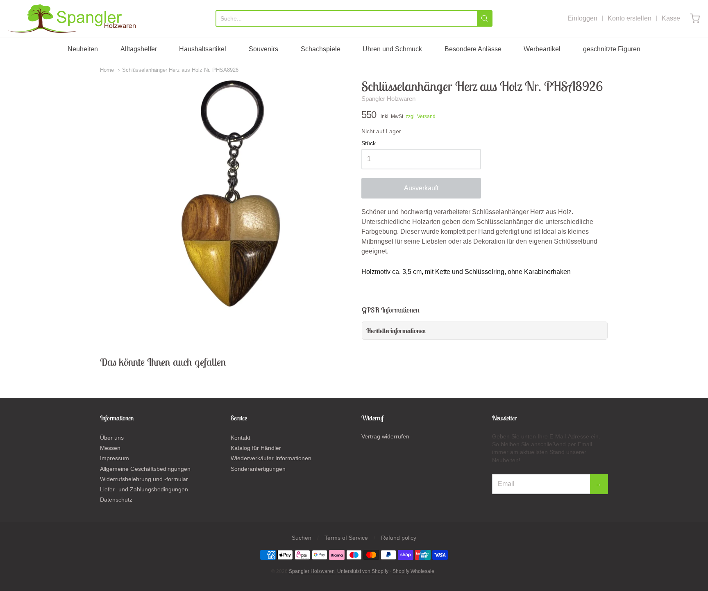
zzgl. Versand (421, 116)
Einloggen (582, 18)
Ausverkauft (421, 188)
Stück (368, 143)
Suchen (301, 537)
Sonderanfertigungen (258, 468)
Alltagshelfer (138, 49)
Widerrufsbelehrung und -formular (144, 479)
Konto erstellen (629, 18)
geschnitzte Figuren (611, 49)
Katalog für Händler (256, 448)
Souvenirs (263, 49)
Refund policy (398, 537)
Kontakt (240, 437)
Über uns (112, 437)
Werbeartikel (542, 49)
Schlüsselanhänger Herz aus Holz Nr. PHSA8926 (180, 70)
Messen (110, 448)
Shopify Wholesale (413, 571)
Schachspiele (320, 49)
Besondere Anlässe (473, 49)
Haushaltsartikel (202, 49)
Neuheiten (83, 49)
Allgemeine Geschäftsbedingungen (145, 468)
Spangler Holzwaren (388, 98)
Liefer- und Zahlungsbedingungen (144, 489)
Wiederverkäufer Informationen (271, 458)
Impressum (114, 458)
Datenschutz (116, 499)
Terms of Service (346, 537)
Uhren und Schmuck (392, 49)
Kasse (671, 18)
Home (107, 70)
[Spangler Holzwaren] (72, 18)
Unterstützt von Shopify (362, 571)
